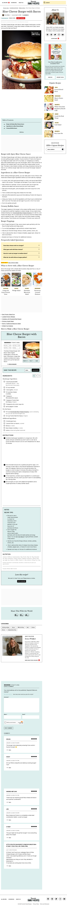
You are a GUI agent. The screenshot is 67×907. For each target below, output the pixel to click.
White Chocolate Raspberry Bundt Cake (59, 108)
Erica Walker (7, 15)
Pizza (56, 87)
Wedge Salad (16, 290)
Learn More (54, 38)
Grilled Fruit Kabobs (7, 326)
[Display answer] (39, 245)
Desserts (57, 104)
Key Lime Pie (58, 133)
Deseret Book (60, 77)
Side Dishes (37, 288)
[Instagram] (59, 34)
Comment (6, 697)
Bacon (13, 627)
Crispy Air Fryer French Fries (6, 292)
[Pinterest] (51, 34)
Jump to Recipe (20, 18)
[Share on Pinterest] (21, 615)
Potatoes (5, 288)
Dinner (3, 629)
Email (23, 714)
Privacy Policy (36, 904)
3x (39, 375)
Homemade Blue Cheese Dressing (22, 213)
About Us (21, 2)
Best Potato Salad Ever (8, 314)
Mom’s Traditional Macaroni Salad (11, 323)
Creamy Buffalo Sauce (11, 128)
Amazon (50, 77)
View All (21, 132)
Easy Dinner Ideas (13, 262)
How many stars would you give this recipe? (23, 694)
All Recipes (5, 2)
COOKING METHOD (14, 8)
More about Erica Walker (31, 660)
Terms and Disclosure (44, 904)
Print (24, 360)
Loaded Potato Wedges (8, 316)
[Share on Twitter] (27, 615)
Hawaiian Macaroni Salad (27, 292)
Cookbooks (14, 2)
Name (5, 714)
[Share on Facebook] (16, 615)
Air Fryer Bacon (10, 228)
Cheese (33, 627)
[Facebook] (47, 34)
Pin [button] (30, 360)
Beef (28, 627)
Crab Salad (57, 125)
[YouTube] (62, 34)
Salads (16, 288)
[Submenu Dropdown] (9, 2)
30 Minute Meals (5, 627)
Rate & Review (21, 581)
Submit (62, 149)
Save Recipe (36, 370)
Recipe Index (6, 8)
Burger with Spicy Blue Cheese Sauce (15, 124)
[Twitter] (55, 34)
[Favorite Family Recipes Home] (33, 3)
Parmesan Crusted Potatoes (37, 292)
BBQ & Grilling (22, 8)
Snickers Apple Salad (8, 321)
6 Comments (26, 15)
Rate (37, 360)
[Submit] (44, 2)
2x (36, 375)
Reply (10, 749)
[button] (2, 18)
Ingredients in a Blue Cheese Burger (14, 126)
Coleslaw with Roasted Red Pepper (11, 319)
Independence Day (12, 629)
